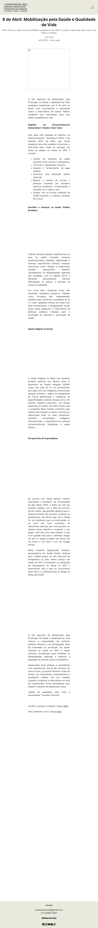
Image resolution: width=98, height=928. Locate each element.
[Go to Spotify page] (52, 924)
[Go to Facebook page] (43, 924)
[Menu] (92, 7)
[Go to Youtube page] (49, 924)
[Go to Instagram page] (46, 924)
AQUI (65, 706)
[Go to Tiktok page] (54, 924)
